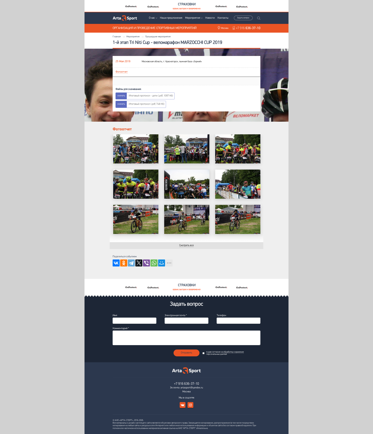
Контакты (223, 18)
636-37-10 (248, 28)
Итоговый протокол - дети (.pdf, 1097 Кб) (151, 96)
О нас (152, 18)
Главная (117, 37)
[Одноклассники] (123, 262)
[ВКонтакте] (116, 262)
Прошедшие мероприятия (157, 37)
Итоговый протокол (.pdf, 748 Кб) (146, 104)
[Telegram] (131, 262)
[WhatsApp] (154, 262)
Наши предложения (171, 18)
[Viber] (146, 262)
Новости (210, 18)
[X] (138, 262)
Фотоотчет (122, 72)
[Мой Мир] (161, 262)
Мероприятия (192, 18)
